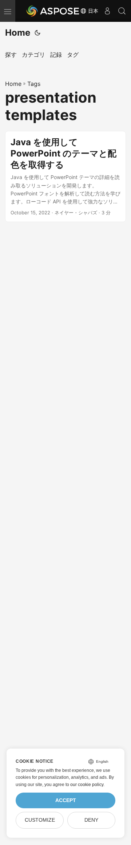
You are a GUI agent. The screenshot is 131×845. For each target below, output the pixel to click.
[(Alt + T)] (37, 33)
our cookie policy (86, 784)
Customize (40, 820)
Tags (33, 83)
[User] (107, 11)
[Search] (122, 11)
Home (17, 32)
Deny (91, 820)
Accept (65, 800)
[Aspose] (53, 11)
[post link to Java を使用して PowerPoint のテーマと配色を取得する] (65, 176)
